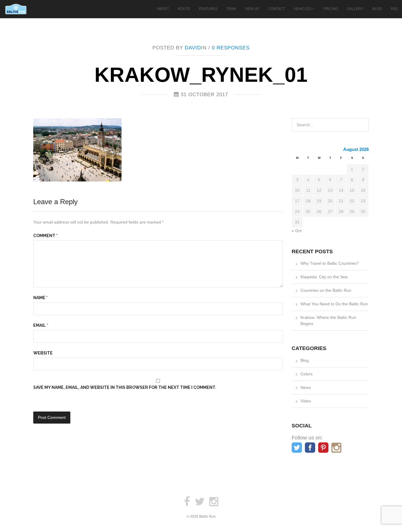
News (305, 387)
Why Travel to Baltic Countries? (329, 263)
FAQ (394, 9)
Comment (45, 235)
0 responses (231, 48)
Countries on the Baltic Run (325, 290)
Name (40, 297)
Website (43, 353)
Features (208, 9)
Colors (306, 374)
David (193, 48)
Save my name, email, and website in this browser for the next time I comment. (124, 387)
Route (184, 9)
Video (305, 401)
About (163, 9)
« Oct (297, 230)
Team (231, 9)
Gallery (355, 9)
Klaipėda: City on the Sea (324, 276)
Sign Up (252, 9)
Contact (276, 9)
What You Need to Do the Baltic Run (334, 304)
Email (40, 325)
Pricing (330, 9)
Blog (377, 9)
